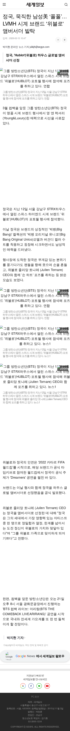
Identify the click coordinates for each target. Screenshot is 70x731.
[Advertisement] (35, 166)
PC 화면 (35, 696)
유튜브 (47, 686)
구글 (23, 686)
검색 (66, 4)
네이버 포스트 (39, 686)
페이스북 (31, 686)
